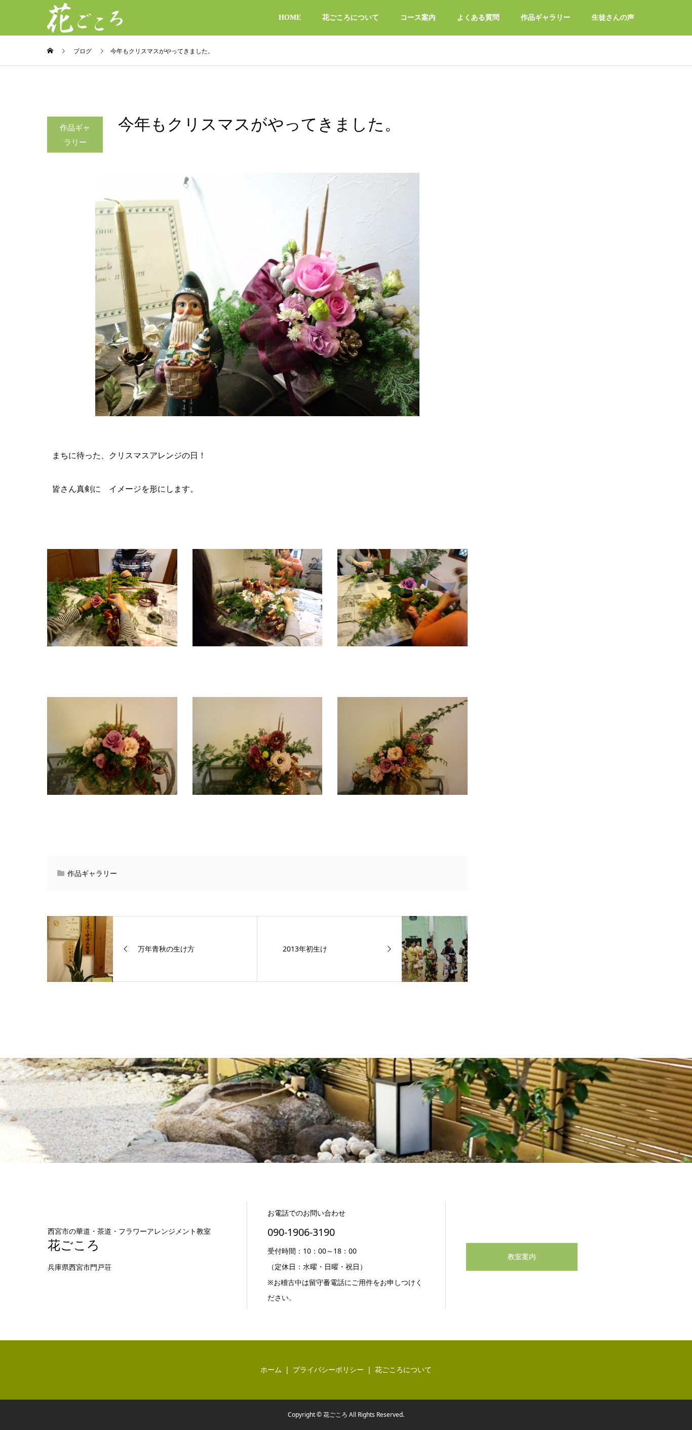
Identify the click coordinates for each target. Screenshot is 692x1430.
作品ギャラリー (545, 17)
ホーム (271, 1370)
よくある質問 (478, 17)
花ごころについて (350, 17)
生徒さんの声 (613, 17)
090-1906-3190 (301, 1232)
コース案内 (418, 17)
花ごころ (74, 1245)
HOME (290, 17)
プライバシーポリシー (328, 1370)
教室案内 (522, 1257)
